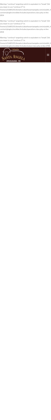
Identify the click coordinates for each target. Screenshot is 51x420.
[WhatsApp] (42, 55)
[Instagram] (38, 55)
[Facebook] (35, 55)
